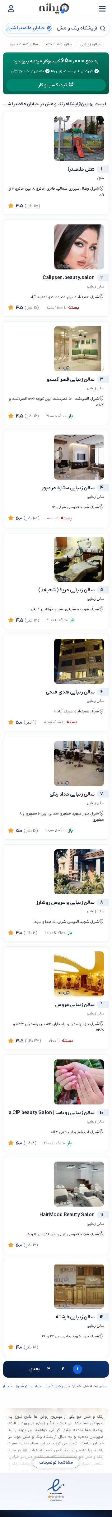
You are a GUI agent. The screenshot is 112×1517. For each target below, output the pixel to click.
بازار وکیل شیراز (57, 1386)
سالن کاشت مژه (59, 44)
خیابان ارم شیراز (28, 1386)
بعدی (34, 1369)
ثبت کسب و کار (52, 85)
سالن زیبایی (90, 44)
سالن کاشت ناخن (24, 44)
